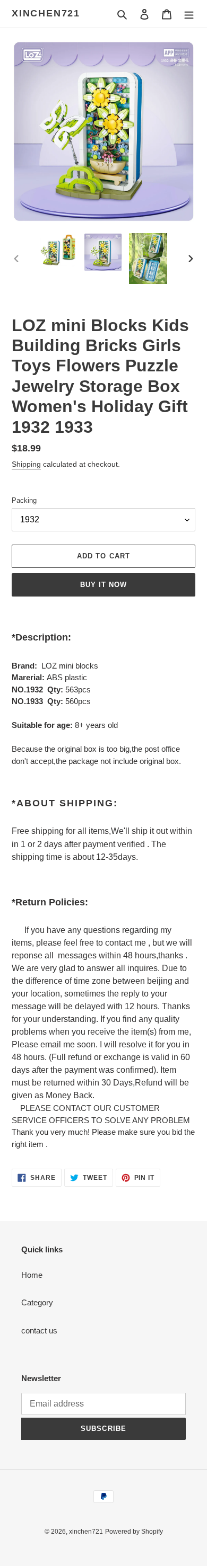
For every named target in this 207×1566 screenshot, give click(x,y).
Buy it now (103, 585)
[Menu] (189, 14)
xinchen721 (46, 13)
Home (31, 1274)
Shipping (26, 464)
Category (37, 1302)
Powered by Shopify (134, 1531)
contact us (39, 1330)
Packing (24, 500)
